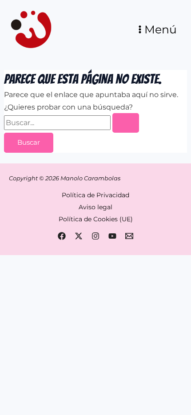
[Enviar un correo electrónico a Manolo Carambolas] (129, 236)
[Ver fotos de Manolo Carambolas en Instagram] (95, 236)
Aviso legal (95, 207)
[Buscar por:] (71, 122)
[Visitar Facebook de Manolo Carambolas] (61, 236)
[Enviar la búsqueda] (125, 123)
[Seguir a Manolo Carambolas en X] (78, 236)
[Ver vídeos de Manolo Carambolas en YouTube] (112, 236)
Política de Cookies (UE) (96, 219)
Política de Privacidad (95, 195)
